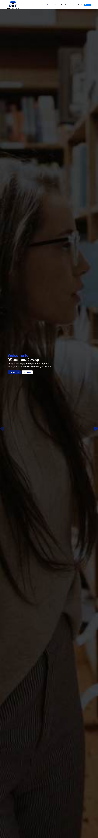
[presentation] (2, 429)
